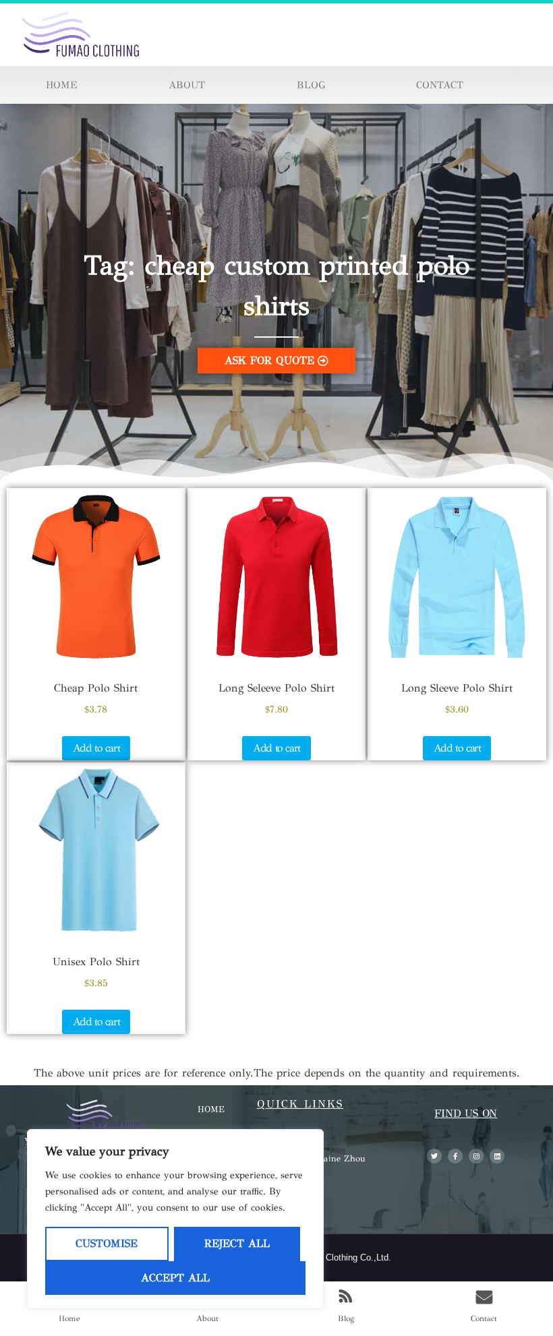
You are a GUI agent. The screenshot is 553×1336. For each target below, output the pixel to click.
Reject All (237, 1243)
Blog (311, 85)
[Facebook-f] (455, 1156)
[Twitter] (434, 1156)
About (187, 85)
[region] (175, 1219)
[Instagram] (476, 1156)
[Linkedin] (497, 1156)
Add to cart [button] (96, 747)
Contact (439, 85)
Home (61, 85)
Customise (107, 1243)
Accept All (175, 1277)
